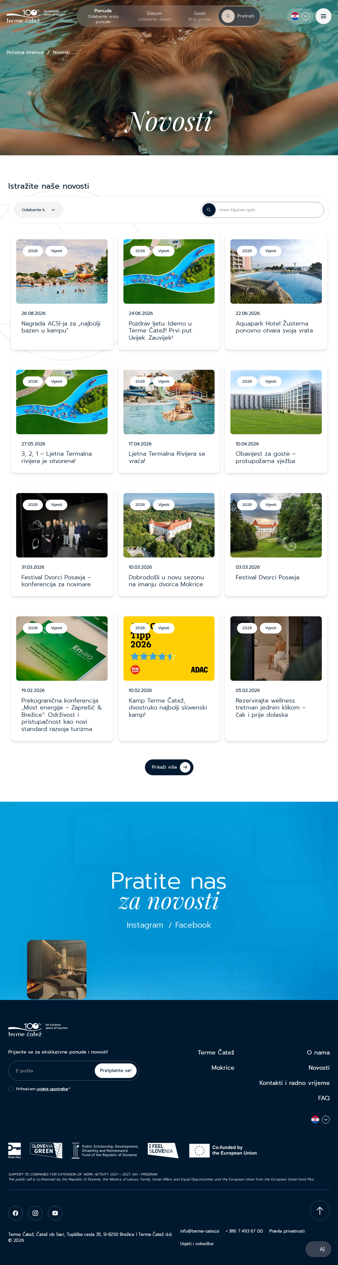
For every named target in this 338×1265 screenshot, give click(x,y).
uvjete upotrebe (52, 1089)
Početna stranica (25, 52)
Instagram (145, 925)
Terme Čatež (216, 1052)
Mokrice (223, 1067)
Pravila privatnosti (286, 1231)
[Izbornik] (323, 16)
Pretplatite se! (115, 1070)
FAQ (324, 1098)
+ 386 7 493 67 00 (244, 1231)
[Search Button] (209, 209)
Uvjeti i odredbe (197, 1244)
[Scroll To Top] (320, 1210)
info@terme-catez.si (199, 1231)
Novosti (319, 1067)
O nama (318, 1052)
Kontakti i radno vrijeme (294, 1083)
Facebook (193, 925)
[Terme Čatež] (36, 16)
